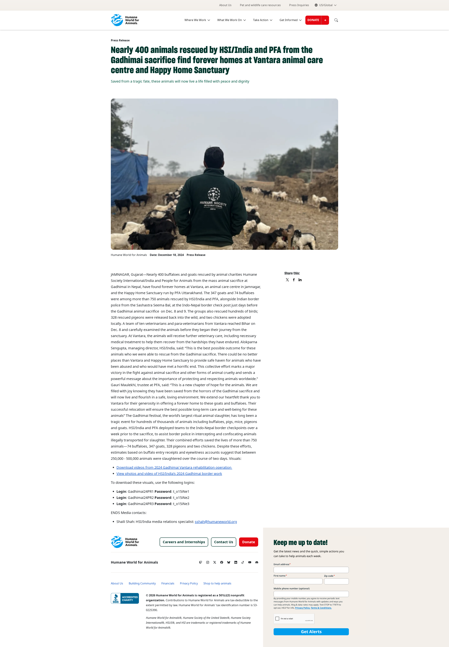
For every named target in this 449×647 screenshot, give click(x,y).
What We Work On (229, 20)
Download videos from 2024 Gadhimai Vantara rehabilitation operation (174, 467)
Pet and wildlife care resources (260, 5)
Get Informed (289, 20)
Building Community (142, 583)
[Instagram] (207, 561)
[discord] (256, 561)
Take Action (260, 20)
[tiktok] (242, 561)
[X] (287, 280)
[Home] (125, 542)
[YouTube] (249, 561)
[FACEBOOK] (294, 280)
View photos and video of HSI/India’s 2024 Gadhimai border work (169, 473)
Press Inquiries (299, 5)
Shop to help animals (217, 583)
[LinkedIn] (235, 561)
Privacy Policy (189, 583)
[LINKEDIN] (300, 280)
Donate (313, 20)
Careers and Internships (184, 542)
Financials (167, 583)
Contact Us (223, 542)
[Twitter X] (214, 561)
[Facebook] (221, 561)
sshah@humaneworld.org (216, 521)
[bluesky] (228, 561)
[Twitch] (200, 561)
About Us (225, 5)
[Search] (333, 20)
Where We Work (195, 20)
